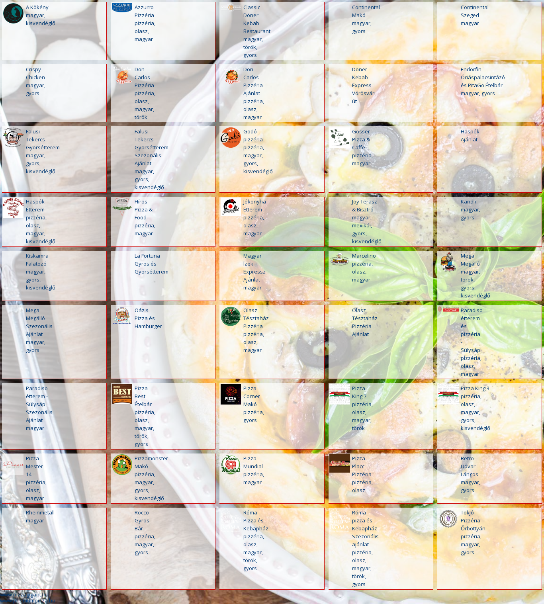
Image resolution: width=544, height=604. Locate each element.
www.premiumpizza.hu (27, 600)
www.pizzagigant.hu (24, 594)
